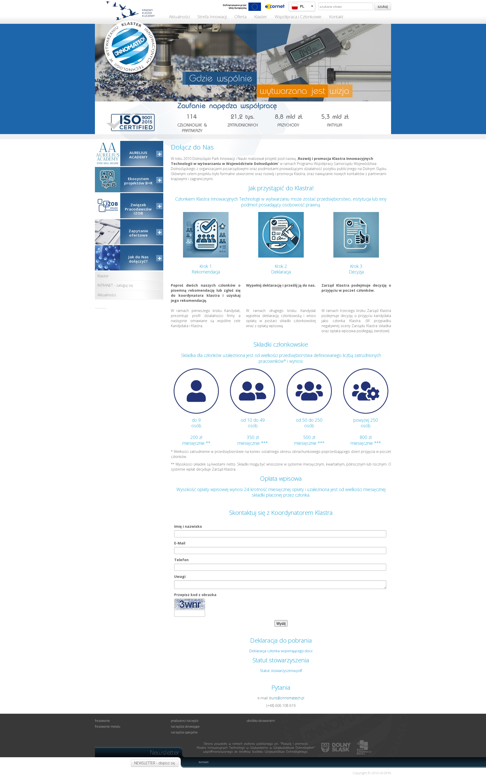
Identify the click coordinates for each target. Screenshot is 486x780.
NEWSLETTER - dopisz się (154, 763)
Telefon (181, 559)
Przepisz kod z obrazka (195, 594)
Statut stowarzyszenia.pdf (281, 670)
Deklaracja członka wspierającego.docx (281, 650)
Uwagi (180, 576)
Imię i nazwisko (188, 526)
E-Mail (179, 543)
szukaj (383, 6)
